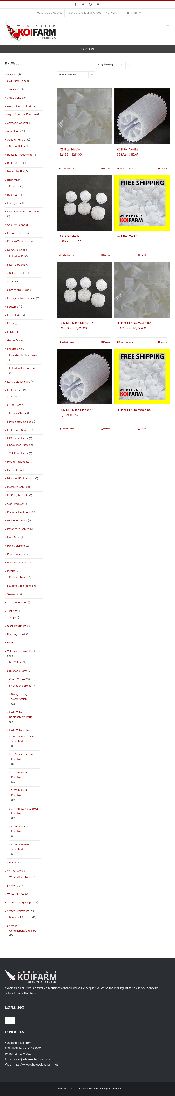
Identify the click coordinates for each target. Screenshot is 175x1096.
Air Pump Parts (17, 81)
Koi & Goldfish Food (18, 381)
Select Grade (17, 273)
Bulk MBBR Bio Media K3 (76, 323)
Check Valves (17, 679)
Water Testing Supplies (21, 902)
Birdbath (12, 180)
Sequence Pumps (19, 445)
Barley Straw (15, 163)
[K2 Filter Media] (84, 116)
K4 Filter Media (127, 236)
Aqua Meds (14, 131)
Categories (14, 203)
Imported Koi (14, 349)
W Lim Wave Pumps (21, 877)
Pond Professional (17, 554)
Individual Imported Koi (22, 368)
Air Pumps (15, 89)
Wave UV (14, 886)
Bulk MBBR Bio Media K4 (134, 410)
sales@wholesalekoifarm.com (33, 1059)
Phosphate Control (18, 529)
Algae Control (15, 98)
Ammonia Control (17, 123)
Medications (14, 470)
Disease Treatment (18, 241)
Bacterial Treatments (19, 155)
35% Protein (16, 396)
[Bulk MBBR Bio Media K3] (84, 289)
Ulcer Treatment (16, 626)
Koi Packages (17, 265)
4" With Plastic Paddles (19, 829)
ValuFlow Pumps (18, 453)
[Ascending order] (128, 65)
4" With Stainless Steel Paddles (21, 847)
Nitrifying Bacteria (18, 495)
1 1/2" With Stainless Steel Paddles (23, 739)
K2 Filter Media (69, 149)
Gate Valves (16, 730)
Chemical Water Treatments (24, 211)
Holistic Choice (17, 413)
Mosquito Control (17, 487)
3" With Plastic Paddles (19, 793)
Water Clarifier (16, 894)
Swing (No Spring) (21, 686)
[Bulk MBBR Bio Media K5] (84, 376)
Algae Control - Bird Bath (22, 106)
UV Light (12, 642)
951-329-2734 (23, 1054)
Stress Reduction (17, 602)
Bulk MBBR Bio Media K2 (134, 323)
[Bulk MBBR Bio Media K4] (142, 376)
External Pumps (18, 577)
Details (106, 169)
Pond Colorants (16, 546)
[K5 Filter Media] (142, 116)
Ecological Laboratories (21, 298)
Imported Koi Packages (23, 355)
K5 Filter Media (127, 149)
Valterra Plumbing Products (23, 651)
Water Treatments (18, 911)
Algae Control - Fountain (22, 114)
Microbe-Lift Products (20, 478)
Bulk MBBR (13, 195)
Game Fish (13, 340)
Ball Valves (15, 662)
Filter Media (14, 315)
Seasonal (12, 594)
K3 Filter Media (69, 236)
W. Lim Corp (14, 871)
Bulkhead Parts (18, 671)
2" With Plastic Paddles (19, 775)
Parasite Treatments (19, 512)
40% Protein (16, 405)
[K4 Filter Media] (142, 203)
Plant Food (13, 537)
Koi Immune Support (19, 430)
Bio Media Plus (15, 171)
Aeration (12, 74)
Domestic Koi (15, 250)
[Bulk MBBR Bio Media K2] (142, 289)
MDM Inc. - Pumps (17, 438)
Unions (13, 862)
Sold (12, 281)
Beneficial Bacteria (20, 917)
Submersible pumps (21, 586)
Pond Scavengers (17, 562)
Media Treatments (18, 462)
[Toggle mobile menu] (168, 24)
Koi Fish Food (15, 390)
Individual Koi (17, 256)
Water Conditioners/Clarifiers (22, 928)
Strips (12, 617)
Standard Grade (19, 290)
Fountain (14, 186)
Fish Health (13, 332)
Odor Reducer (15, 504)
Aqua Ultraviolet (16, 139)
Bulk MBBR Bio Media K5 (76, 410)
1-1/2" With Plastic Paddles (22, 757)
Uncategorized (16, 634)
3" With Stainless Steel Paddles (24, 811)
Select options (68, 169)
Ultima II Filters (17, 146)
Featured (12, 306)
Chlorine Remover (17, 225)
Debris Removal (16, 233)
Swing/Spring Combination (19, 696)
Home (83, 49)
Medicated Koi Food (21, 421)
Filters (10, 323)
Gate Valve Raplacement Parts (20, 714)
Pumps (11, 571)
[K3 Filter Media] (84, 203)
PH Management (17, 520)
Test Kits (12, 611)
